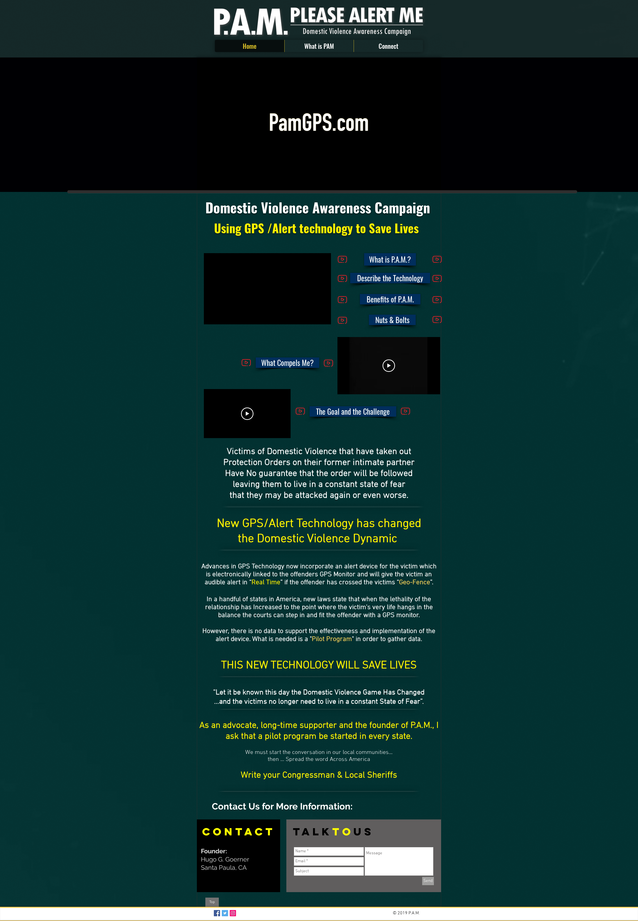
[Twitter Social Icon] (225, 913)
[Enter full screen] (434, 184)
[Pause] (203, 184)
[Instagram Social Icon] (233, 913)
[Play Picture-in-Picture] (425, 184)
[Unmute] (212, 184)
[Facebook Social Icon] (217, 913)
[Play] (210, 317)
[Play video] (389, 365)
